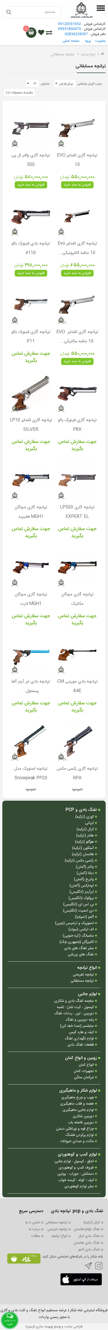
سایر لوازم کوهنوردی (79, 1186)
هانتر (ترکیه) (85, 835)
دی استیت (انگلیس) (79, 911)
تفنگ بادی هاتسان (87, 1243)
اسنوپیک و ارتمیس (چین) (75, 923)
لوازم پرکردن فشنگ (80, 1135)
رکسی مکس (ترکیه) (80, 861)
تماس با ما (32, 1222)
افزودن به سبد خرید (77, 185)
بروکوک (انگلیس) (81, 898)
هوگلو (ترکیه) (85, 842)
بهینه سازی (43, 1326)
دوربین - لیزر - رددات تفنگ (74, 1013)
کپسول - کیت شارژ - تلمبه (76, 1007)
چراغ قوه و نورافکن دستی (75, 1129)
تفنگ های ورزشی (81, 954)
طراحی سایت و (72, 1326)
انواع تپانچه (88, 54)
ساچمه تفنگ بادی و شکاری (74, 1001)
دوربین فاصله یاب (81, 1122)
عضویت (100, 41)
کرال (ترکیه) (86, 829)
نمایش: (45, 83)
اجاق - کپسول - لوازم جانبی (75, 1161)
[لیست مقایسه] (49, 33)
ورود (88, 41)
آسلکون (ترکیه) (83, 848)
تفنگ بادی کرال (89, 1236)
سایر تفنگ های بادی (79, 948)
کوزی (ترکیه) (85, 817)
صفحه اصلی (71, 41)
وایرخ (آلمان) (84, 879)
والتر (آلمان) (85, 867)
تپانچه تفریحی (84, 975)
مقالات (35, 1236)
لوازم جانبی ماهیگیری (79, 1110)
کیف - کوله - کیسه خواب (76, 1180)
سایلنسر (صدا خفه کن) (77, 1026)
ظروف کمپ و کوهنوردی (77, 1168)
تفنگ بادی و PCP (82, 810)
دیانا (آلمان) (86, 873)
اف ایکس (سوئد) (81, 929)
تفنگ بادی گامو (89, 1250)
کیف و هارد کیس (82, 1032)
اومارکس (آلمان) (82, 886)
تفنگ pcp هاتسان (87, 1229)
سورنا (29, 1326)
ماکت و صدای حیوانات (77, 1141)
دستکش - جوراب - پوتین (76, 1174)
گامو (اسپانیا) (85, 917)
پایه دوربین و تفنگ (80, 1020)
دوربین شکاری (84, 1116)
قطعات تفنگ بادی (81, 1045)
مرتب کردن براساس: (89, 83)
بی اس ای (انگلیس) (79, 904)
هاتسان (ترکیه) (83, 854)
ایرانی (90, 823)
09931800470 (69, 29)
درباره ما (34, 1229)
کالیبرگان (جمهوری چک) (77, 942)
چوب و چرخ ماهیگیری (78, 1097)
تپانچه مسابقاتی (83, 981)
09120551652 (69, 24)
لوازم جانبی (88, 994)
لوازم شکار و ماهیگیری (78, 1091)
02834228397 (76, 34)
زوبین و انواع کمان (81, 1058)
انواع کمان (87, 1065)
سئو (56, 1326)
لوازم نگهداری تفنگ (80, 1038)
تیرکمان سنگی (84, 1077)
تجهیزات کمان (84, 1071)
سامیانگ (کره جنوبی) (79, 936)
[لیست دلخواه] (41, 33)
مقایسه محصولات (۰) (19, 92)
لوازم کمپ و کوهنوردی (78, 1155)
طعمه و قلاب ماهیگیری (77, 1104)
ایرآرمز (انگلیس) (82, 892)
